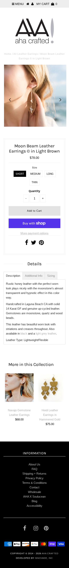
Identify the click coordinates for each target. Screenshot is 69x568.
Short (20, 173)
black (24, 333)
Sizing (51, 275)
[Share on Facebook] (26, 243)
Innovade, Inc (44, 558)
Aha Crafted (50, 553)
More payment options (34, 233)
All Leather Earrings (25, 54)
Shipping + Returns (34, 473)
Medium (35, 173)
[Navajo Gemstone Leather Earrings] (19, 387)
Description (13, 275)
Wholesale (34, 492)
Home (7, 54)
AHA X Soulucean (34, 496)
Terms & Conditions (34, 482)
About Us (34, 464)
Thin (34, 182)
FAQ (34, 469)
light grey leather (46, 333)
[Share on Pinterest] (41, 243)
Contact (34, 487)
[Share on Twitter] (33, 243)
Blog (34, 501)
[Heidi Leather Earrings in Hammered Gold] (49, 387)
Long (50, 173)
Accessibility (34, 505)
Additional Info (33, 275)
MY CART (46, 4)
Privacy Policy (34, 478)
